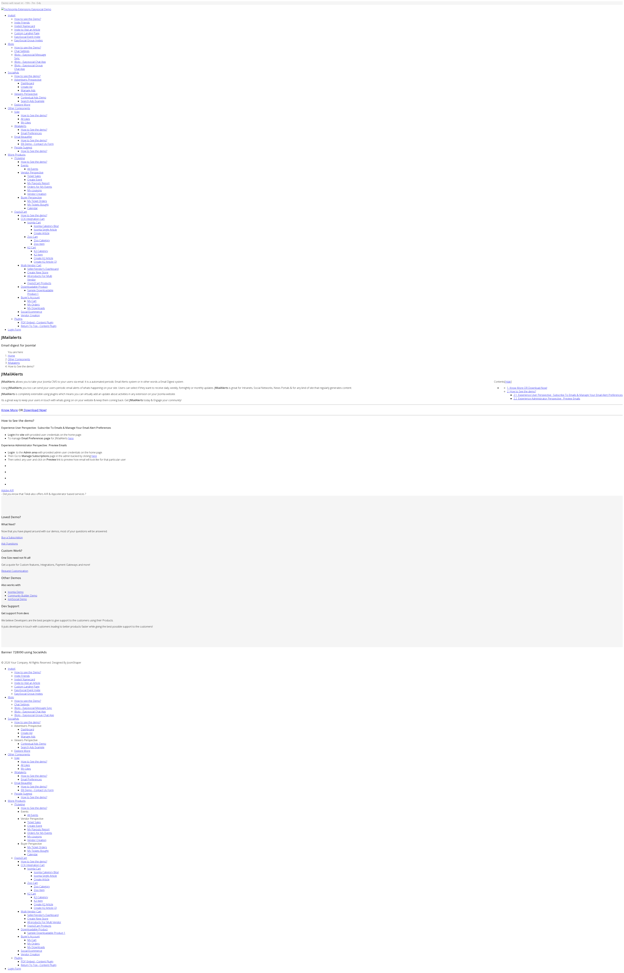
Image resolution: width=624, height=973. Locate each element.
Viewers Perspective (26, 94)
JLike (17, 112)
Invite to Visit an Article (27, 29)
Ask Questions (9, 543)
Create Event (34, 179)
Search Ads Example (32, 101)
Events (24, 165)
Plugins (18, 319)
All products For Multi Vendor (44, 922)
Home (11, 355)
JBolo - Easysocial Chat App (30, 62)
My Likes (26, 122)
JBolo (11, 44)
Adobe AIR (7, 490)
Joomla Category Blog (46, 226)
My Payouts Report (38, 183)
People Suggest (23, 147)
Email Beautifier (23, 137)
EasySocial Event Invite (27, 37)
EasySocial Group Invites (28, 40)
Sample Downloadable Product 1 (46, 933)
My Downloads (36, 308)
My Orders (33, 304)
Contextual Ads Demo (33, 97)
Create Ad (26, 87)
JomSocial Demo (17, 599)
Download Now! (34, 410)
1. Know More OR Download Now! (527, 388)
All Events (32, 169)
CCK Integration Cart (33, 219)
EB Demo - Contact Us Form (37, 144)
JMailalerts (20, 126)
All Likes (25, 119)
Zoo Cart (32, 237)
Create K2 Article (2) (45, 262)
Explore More (22, 104)
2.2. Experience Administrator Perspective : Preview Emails (547, 398)
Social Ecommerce (31, 312)
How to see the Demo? (27, 19)
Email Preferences (31, 133)
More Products (17, 154)
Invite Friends (22, 22)
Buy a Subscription (12, 537)
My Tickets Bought (38, 204)
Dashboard (27, 83)
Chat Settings (21, 51)
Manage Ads (28, 90)
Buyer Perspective (31, 197)
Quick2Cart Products (39, 283)
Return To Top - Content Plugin (38, 326)
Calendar (32, 208)
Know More (9, 410)
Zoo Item (39, 244)
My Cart (31, 301)
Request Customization (14, 571)
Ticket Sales (34, 176)
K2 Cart (31, 247)
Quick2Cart (20, 212)
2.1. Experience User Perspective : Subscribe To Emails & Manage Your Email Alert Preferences (568, 395)
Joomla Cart (34, 222)
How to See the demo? (34, 115)
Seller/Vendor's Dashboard (42, 269)
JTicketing (19, 158)
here (71, 438)
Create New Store (37, 272)
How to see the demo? (27, 76)
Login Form (14, 329)
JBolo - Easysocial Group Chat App (34, 715)
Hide (508, 381)
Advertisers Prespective (27, 79)
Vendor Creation (36, 194)
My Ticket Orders (37, 201)
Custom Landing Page (26, 33)
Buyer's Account (30, 297)
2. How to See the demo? (521, 391)
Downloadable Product (34, 287)
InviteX (11, 15)
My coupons (34, 190)
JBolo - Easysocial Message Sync (33, 708)
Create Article (41, 233)
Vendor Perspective (32, 172)
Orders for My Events (39, 187)
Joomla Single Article (45, 229)
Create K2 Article (43, 258)
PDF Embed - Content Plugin (37, 322)
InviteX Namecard (24, 26)
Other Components (19, 108)
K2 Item (38, 254)
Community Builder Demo (22, 595)
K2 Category (41, 251)
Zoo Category (42, 240)
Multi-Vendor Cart (31, 265)
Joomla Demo (16, 592)
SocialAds (13, 72)
